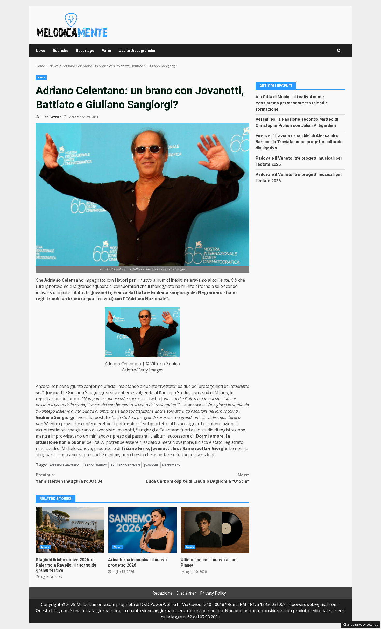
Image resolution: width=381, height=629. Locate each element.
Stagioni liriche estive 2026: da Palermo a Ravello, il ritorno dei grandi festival (70, 530)
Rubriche (60, 50)
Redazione (162, 593)
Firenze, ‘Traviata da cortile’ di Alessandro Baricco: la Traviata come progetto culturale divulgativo (299, 141)
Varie (106, 50)
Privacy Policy (213, 593)
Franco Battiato (95, 465)
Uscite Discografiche (137, 50)
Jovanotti (151, 465)
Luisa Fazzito (50, 117)
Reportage (85, 50)
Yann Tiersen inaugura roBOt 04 (69, 478)
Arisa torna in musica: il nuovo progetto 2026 (142, 530)
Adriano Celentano (64, 465)
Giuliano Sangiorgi (125, 465)
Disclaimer (186, 593)
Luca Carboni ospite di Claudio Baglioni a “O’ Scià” (197, 478)
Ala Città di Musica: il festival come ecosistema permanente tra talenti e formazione (292, 102)
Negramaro (171, 465)
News (40, 50)
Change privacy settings (360, 624)
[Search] (339, 51)
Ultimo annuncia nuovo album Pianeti (215, 530)
